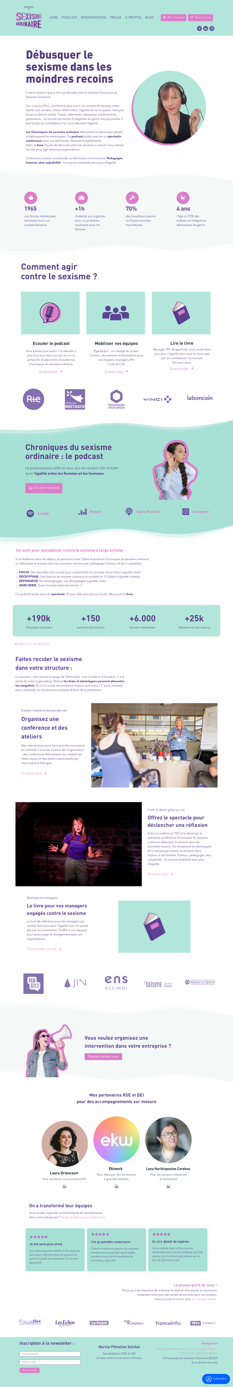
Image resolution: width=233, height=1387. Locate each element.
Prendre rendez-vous (103, 1056)
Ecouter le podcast (46, 488)
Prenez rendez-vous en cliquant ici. (83, 1217)
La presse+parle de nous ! (195, 1285)
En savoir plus (31, 773)
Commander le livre (41, 949)
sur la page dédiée (204, 1299)
